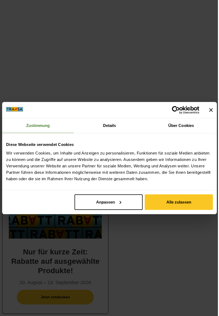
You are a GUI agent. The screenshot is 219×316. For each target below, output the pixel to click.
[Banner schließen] (211, 110)
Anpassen (105, 202)
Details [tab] (109, 125)
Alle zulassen (178, 202)
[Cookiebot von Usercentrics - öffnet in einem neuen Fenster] (175, 110)
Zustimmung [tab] (38, 125)
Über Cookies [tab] (181, 125)
